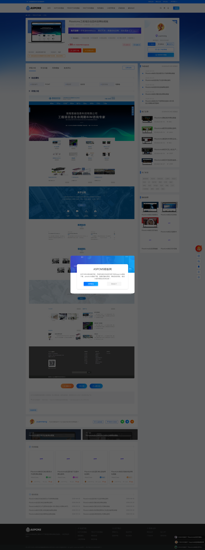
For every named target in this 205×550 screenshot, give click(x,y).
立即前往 (91, 284)
